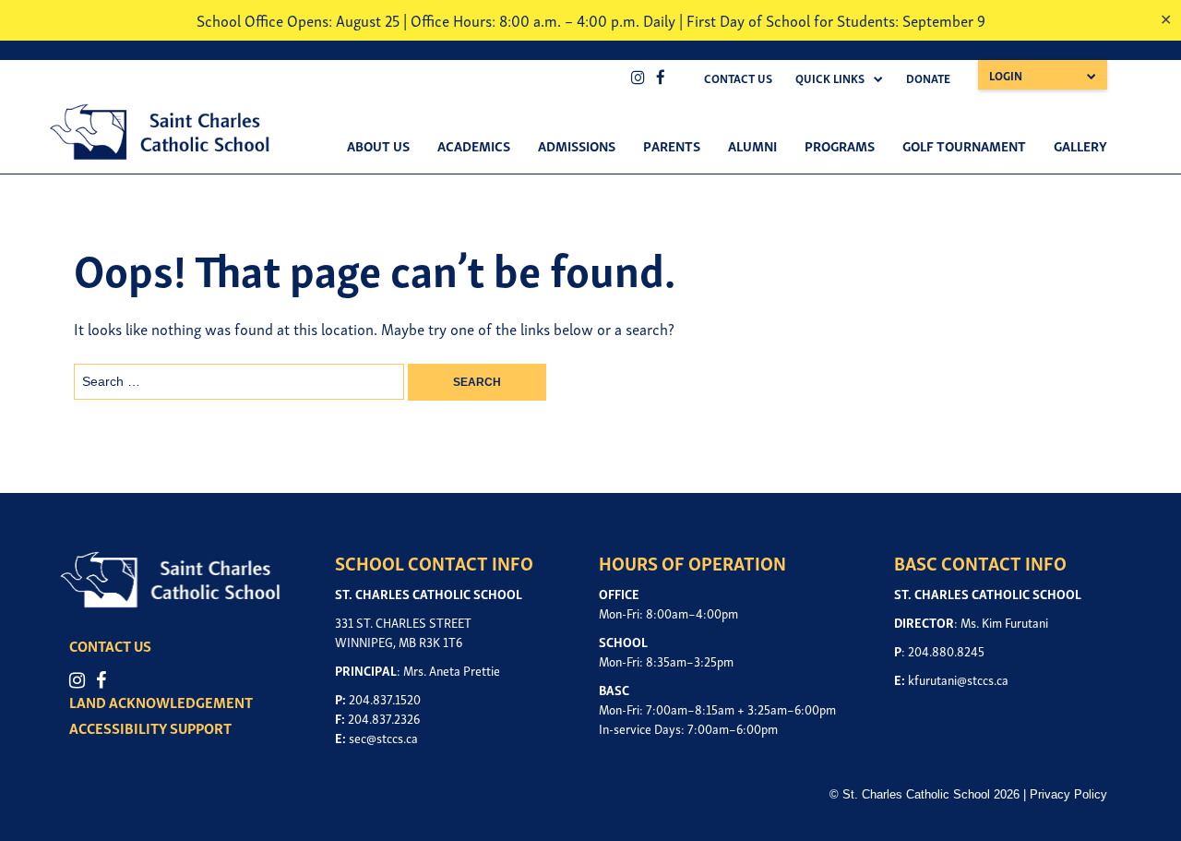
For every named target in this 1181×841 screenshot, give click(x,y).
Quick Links (830, 78)
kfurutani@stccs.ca (958, 679)
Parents (671, 145)
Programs (840, 145)
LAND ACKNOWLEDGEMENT (161, 702)
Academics (473, 145)
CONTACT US (110, 645)
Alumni (752, 145)
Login (1005, 75)
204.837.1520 (385, 698)
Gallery (1080, 145)
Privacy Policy (1068, 794)
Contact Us (738, 78)
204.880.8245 (946, 650)
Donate (928, 78)
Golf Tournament (964, 145)
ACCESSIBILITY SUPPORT (150, 727)
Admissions (576, 145)
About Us (378, 145)
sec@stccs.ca (383, 737)
